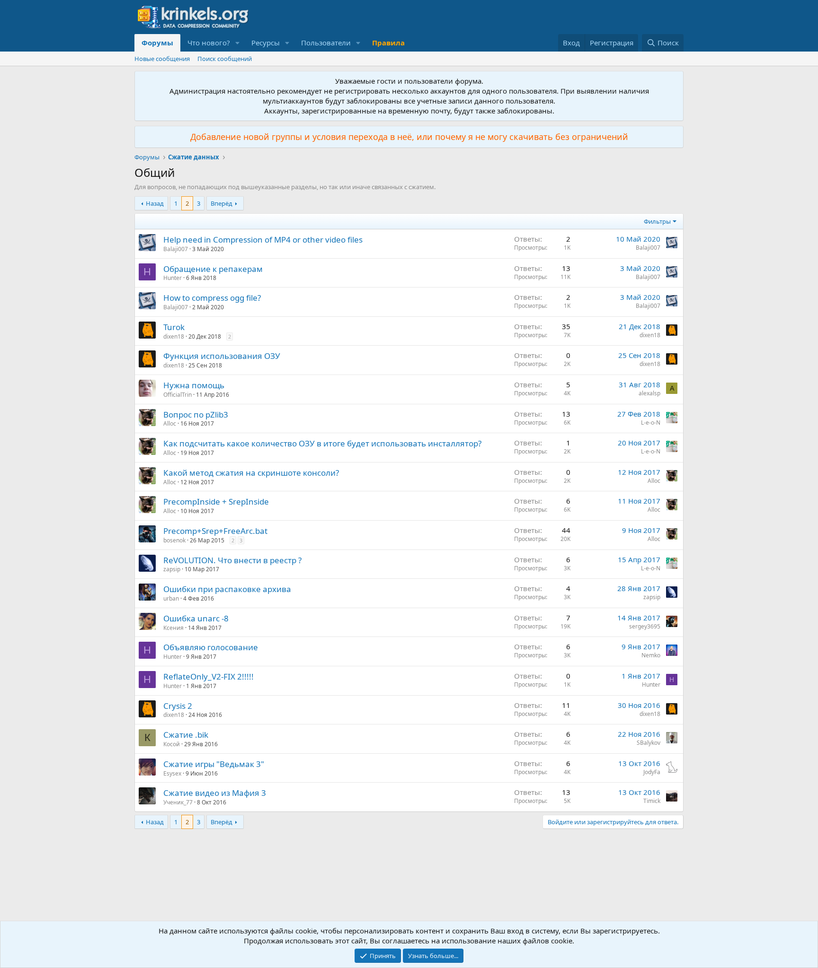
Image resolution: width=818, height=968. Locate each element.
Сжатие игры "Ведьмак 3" (213, 764)
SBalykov (648, 743)
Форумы (157, 42)
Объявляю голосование (210, 647)
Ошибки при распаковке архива (227, 589)
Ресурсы (265, 42)
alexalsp (649, 393)
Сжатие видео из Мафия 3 (214, 792)
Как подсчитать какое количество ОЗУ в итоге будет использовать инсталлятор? (322, 443)
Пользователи (326, 42)
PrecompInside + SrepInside (216, 501)
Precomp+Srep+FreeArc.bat (215, 530)
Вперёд (221, 203)
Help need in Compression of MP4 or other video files (263, 239)
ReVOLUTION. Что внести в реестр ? (232, 560)
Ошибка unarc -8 (196, 618)
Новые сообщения (162, 58)
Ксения (173, 628)
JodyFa (651, 772)
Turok (174, 327)
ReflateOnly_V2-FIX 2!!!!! (208, 676)
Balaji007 (175, 249)
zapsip (171, 569)
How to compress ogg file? (212, 297)
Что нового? (208, 42)
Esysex (172, 773)
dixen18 (173, 336)
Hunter (172, 278)
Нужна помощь (193, 385)
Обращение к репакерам (213, 268)
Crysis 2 (177, 705)
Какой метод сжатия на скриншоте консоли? (251, 472)
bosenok (174, 540)
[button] (237, 43)
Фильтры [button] (657, 221)
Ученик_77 (178, 802)
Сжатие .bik (185, 734)
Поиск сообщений (224, 58)
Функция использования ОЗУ (221, 355)
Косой (171, 744)
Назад (155, 203)
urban (171, 598)
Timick (651, 801)
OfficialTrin (177, 395)
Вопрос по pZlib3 (195, 414)
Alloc (169, 423)
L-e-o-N (650, 423)
